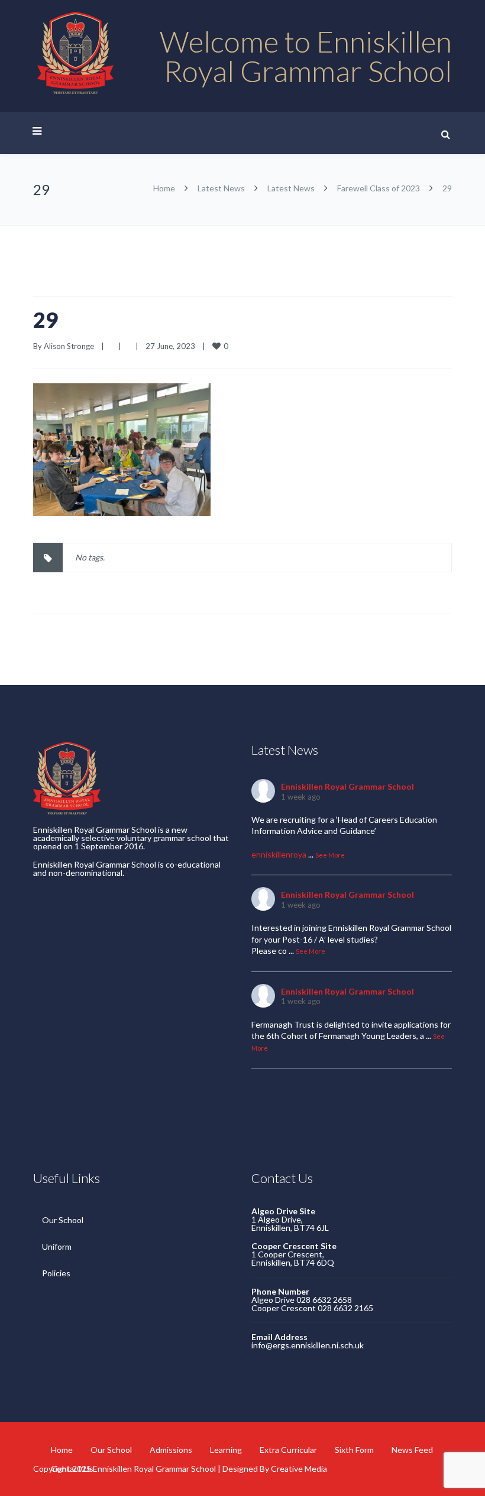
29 (45, 320)
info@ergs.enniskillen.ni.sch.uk (307, 1345)
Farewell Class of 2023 (378, 188)
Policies (56, 1273)
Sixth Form (354, 1450)
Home (164, 188)
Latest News (221, 188)
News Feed (412, 1450)
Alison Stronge (69, 346)
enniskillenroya (278, 854)
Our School (62, 1220)
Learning (226, 1450)
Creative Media (299, 1469)
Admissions (171, 1450)
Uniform (57, 1246)
